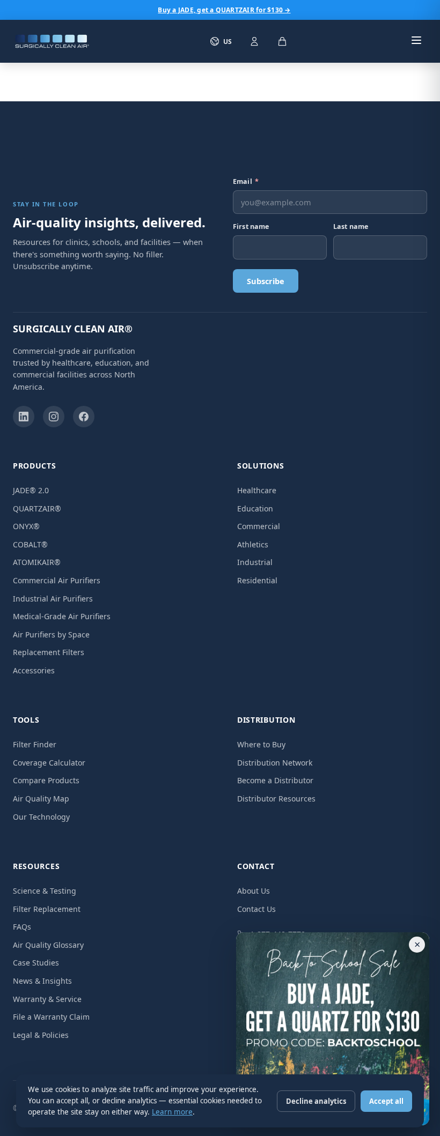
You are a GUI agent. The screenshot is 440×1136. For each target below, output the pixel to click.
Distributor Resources (276, 798)
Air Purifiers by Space (51, 634)
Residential (257, 580)
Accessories (34, 670)
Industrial (255, 562)
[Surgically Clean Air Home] (52, 41)
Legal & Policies (41, 1035)
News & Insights (42, 981)
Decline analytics (316, 1101)
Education (255, 508)
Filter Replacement (46, 909)
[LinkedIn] (23, 416)
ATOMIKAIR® (37, 562)
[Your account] (254, 41)
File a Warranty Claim (51, 1017)
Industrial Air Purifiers (53, 598)
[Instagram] (53, 416)
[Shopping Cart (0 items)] (282, 41)
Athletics (252, 544)
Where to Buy (261, 744)
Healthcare (256, 490)
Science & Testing (44, 891)
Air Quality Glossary (48, 945)
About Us (253, 891)
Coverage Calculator (49, 763)
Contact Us (256, 909)
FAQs (22, 927)
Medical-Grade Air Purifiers (62, 616)
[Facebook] (83, 416)
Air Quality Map (41, 798)
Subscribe (265, 281)
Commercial (258, 526)
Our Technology (41, 817)
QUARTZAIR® (37, 508)
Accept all (386, 1101)
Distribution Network (274, 763)
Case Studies (36, 962)
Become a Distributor (275, 780)
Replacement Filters (48, 652)
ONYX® (26, 526)
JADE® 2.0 (31, 490)
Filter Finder (34, 744)
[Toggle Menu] (416, 41)
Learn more (172, 1112)
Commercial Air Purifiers (56, 580)
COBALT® (30, 544)
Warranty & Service (47, 999)
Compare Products (46, 780)
